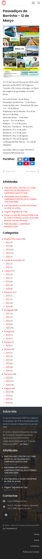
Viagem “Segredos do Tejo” (16, 211)
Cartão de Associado (13, 260)
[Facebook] (6, 515)
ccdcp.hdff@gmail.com (16, 501)
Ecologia (8, 331)
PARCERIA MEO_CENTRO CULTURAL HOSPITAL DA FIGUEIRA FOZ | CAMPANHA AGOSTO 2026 (20, 190)
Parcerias (8, 374)
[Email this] (20, 159)
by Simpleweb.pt (10, 528)
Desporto (8, 292)
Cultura (7, 271)
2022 (8, 242)
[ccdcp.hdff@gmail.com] (5, 501)
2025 (8, 253)
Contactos (34, 546)
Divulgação (9, 310)
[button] (33, 3)
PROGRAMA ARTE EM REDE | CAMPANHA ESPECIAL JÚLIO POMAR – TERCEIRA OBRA (21, 199)
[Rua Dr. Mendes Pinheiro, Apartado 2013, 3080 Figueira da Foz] (5, 507)
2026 (8, 256)
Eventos (7, 342)
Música (7, 349)
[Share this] (26, 159)
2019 (8, 296)
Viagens (7, 388)
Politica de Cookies (31, 552)
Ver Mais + (24, 444)
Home (36, 534)
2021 (8, 313)
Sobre (36, 540)
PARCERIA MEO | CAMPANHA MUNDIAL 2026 (17, 225)
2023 (8, 246)
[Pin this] (26, 163)
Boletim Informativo (13, 239)
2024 (8, 249)
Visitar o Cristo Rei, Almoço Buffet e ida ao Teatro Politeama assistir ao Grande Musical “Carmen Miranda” (21, 218)
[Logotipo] (4, 3)
